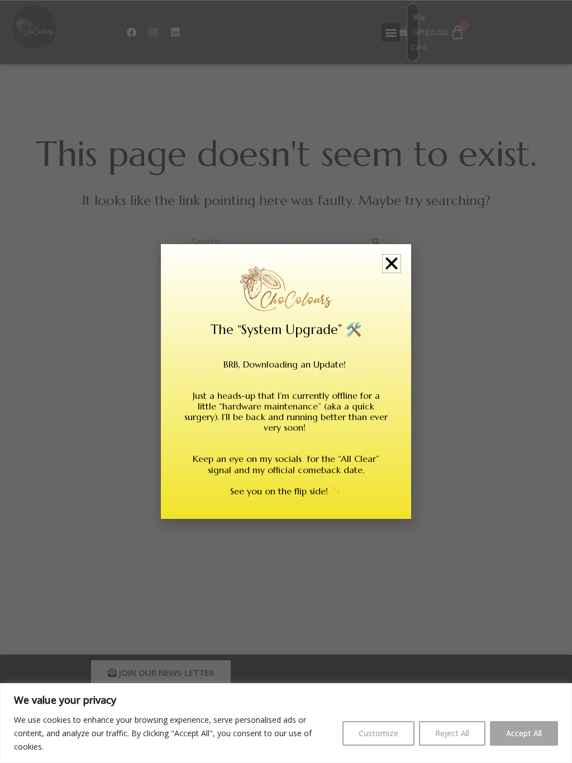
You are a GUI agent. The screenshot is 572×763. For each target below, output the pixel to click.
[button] (391, 263)
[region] (286, 723)
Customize (378, 733)
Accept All (524, 733)
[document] (286, 381)
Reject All (452, 733)
